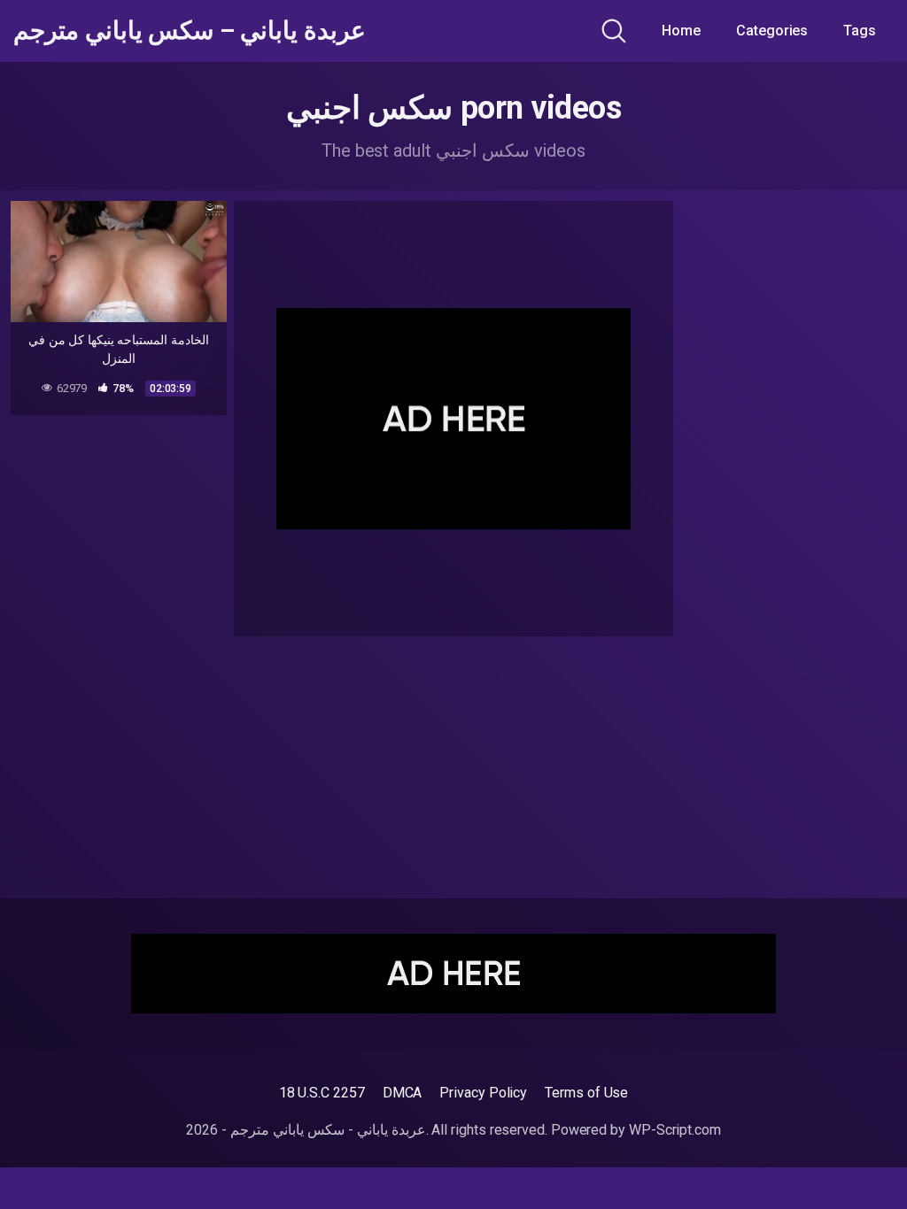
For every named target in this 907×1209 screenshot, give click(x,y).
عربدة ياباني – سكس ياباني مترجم (189, 31)
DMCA (402, 1092)
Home (681, 30)
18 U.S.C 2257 (322, 1092)
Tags (859, 30)
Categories (772, 30)
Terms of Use (586, 1092)
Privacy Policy (483, 1092)
